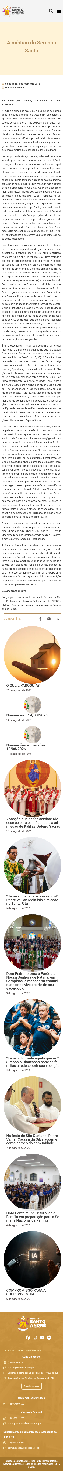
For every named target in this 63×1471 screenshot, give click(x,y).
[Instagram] (35, 1337)
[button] (58, 11)
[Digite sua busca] (51, 11)
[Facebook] (27, 1337)
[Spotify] (49, 1337)
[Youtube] (42, 1337)
